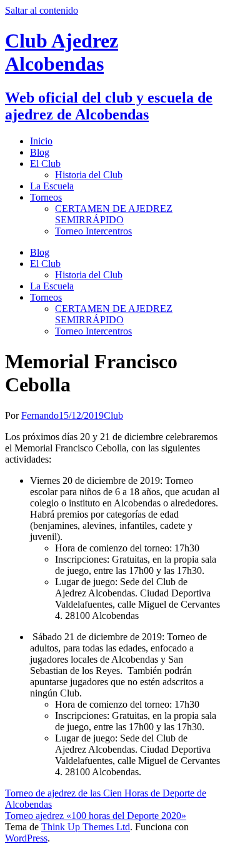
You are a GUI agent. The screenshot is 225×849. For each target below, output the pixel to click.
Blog (39, 152)
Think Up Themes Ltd (85, 826)
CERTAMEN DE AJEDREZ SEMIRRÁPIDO (113, 214)
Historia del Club (88, 174)
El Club (45, 163)
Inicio (41, 141)
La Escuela (52, 186)
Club (113, 415)
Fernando (40, 415)
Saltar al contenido (41, 10)
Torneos (46, 197)
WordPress (26, 838)
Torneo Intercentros (93, 231)
